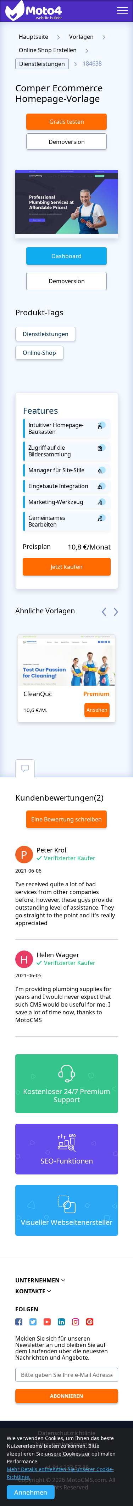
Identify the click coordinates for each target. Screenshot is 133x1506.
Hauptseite (33, 37)
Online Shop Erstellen (48, 50)
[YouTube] (47, 1321)
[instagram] (75, 1321)
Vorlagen (81, 37)
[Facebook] (18, 1321)
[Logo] (28, 10)
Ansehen (97, 709)
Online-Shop (39, 353)
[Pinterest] (89, 1321)
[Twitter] (33, 1321)
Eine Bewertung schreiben (66, 819)
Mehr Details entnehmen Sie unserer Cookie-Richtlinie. (60, 1473)
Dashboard (66, 256)
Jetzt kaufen (67, 567)
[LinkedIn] (61, 1321)
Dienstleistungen (42, 64)
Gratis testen (66, 122)
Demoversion (67, 142)
